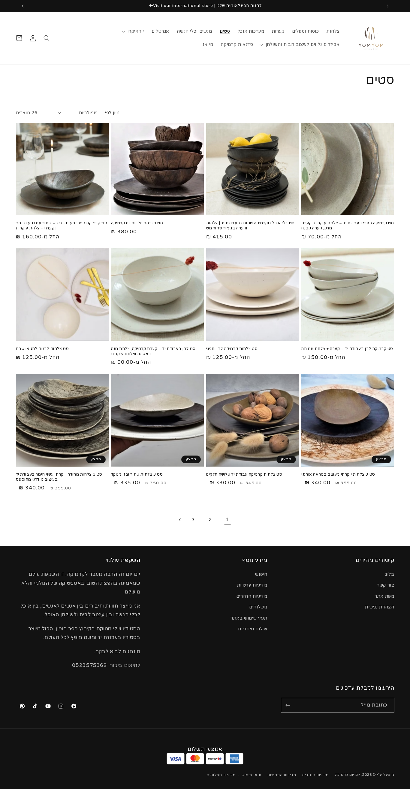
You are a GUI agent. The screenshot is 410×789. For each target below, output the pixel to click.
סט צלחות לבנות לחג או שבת (42, 348)
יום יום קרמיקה (347, 775)
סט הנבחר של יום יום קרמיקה (137, 223)
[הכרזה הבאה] (22, 6)
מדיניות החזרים (251, 596)
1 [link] (227, 520)
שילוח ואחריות (252, 629)
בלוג (389, 574)
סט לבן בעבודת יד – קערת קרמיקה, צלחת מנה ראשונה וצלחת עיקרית (153, 351)
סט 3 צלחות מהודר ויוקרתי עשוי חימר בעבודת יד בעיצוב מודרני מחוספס (59, 477)
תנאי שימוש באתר (249, 618)
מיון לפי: (112, 112)
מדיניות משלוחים (221, 775)
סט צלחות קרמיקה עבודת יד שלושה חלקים (244, 474)
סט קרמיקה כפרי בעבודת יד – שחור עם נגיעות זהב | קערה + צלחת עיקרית (61, 226)
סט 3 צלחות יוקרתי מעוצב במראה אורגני (338, 474)
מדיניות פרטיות (252, 585)
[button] (134, 31)
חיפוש (261, 574)
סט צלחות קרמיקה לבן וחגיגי (232, 348)
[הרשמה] (288, 705)
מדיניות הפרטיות (281, 775)
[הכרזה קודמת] (387, 6)
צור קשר (385, 585)
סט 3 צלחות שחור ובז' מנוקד (137, 474)
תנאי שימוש (251, 775)
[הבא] (179, 520)
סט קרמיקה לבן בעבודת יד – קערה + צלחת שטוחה (347, 348)
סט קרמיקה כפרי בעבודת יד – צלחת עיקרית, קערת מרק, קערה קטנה (347, 226)
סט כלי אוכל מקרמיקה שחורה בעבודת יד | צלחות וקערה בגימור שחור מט (250, 226)
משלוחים (258, 607)
